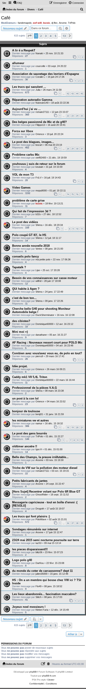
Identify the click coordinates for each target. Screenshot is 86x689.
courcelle (40, 66)
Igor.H (39, 449)
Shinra (39, 225)
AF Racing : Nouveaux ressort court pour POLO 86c (47, 342)
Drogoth (40, 508)
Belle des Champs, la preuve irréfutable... (40, 457)
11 (82, 228)
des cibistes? (21, 321)
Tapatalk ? (19, 267)
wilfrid (38, 281)
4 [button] (50, 36)
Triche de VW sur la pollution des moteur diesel (44, 468)
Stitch (38, 597)
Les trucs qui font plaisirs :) (31, 516)
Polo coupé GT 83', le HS (29, 235)
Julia (38, 89)
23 (72, 115)
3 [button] (46, 36)
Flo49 (38, 586)
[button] (29, 35)
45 (82, 93)
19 (72, 427)
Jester (51, 679)
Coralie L (40, 77)
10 (77, 228)
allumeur (18, 63)
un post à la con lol (25, 398)
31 (82, 148)
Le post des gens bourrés (29, 433)
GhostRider (42, 494)
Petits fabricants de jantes (29, 480)
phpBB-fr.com (49, 676)
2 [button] (41, 36)
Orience (40, 134)
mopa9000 (41, 190)
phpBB (32, 672)
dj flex (54, 23)
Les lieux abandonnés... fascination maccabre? (44, 594)
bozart (39, 145)
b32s (38, 214)
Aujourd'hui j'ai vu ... (26, 109)
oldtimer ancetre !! (24, 446)
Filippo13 (40, 125)
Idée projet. (20, 366)
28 (68, 148)
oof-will (37, 23)
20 (77, 427)
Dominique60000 (44, 324)
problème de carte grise (28, 200)
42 (68, 93)
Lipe (38, 270)
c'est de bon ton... (24, 298)
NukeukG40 (42, 102)
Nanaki (39, 53)
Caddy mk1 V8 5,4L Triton (29, 377)
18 (68, 427)
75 (72, 194)
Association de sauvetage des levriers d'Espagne (45, 74)
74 (68, 194)
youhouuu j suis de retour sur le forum (38, 164)
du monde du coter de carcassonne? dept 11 (42, 570)
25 (82, 115)
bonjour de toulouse (26, 411)
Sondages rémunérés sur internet (35, 529)
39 (82, 523)
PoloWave (41, 519)
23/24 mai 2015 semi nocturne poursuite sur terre (45, 540)
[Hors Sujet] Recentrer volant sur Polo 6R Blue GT (46, 491)
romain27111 (42, 112)
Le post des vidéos (25, 222)
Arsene (63, 23)
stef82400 (41, 157)
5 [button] (55, 36)
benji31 (39, 414)
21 (82, 427)
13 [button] (64, 36)
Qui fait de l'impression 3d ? (31, 211)
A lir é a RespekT (23, 50)
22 (68, 115)
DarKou (40, 563)
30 (77, 148)
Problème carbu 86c (25, 154)
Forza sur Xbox (22, 131)
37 (72, 523)
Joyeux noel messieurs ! (28, 606)
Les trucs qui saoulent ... (29, 86)
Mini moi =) (20, 331)
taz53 (38, 543)
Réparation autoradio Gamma (32, 99)
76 (77, 194)
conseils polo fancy (25, 256)
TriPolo (71, 23)
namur (39, 423)
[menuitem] (17, 2)
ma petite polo (43, 259)
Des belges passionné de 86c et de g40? (39, 122)
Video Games (21, 187)
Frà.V (38, 177)
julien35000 (41, 573)
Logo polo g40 (22, 560)
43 (72, 93)
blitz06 (39, 552)
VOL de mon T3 (23, 174)
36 (68, 523)
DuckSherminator (45, 315)
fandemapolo (25, 23)
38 (77, 523)
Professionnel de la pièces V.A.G (34, 387)
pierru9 (39, 356)
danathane (41, 334)
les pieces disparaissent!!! (30, 549)
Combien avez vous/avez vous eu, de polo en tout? (47, 353)
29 (72, 148)
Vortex (39, 248)
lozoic (46, 23)
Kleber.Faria (42, 609)
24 (77, 115)
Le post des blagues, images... (33, 142)
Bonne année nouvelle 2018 (31, 245)
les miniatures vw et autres (30, 420)
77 (82, 194)
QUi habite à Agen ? (25, 288)
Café (5, 17)
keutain (39, 167)
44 (77, 93)
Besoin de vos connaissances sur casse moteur (44, 278)
